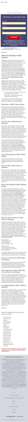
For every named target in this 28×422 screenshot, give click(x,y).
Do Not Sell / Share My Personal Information (14, 398)
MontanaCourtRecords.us (9, 40)
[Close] (26, 2)
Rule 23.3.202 (19, 192)
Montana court (6, 263)
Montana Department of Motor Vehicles (12, 190)
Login (15, 13)
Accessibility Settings (10, 416)
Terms (14, 403)
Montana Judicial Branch (18, 145)
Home (20, 13)
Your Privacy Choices (14, 395)
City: (3, 30)
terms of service (22, 384)
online (22, 231)
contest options (6, 65)
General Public (6, 161)
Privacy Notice (15, 45)
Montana (5, 60)
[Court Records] (2, 47)
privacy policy (8, 385)
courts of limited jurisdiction (19, 69)
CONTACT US (10, 13)
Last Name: (4, 26)
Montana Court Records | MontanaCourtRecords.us (14, 8)
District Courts (19, 73)
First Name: (4, 21)
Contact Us (14, 412)
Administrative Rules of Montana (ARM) (12, 194)
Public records (4, 80)
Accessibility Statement (14, 406)
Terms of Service (22, 44)
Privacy (14, 400)
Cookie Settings (20, 416)
